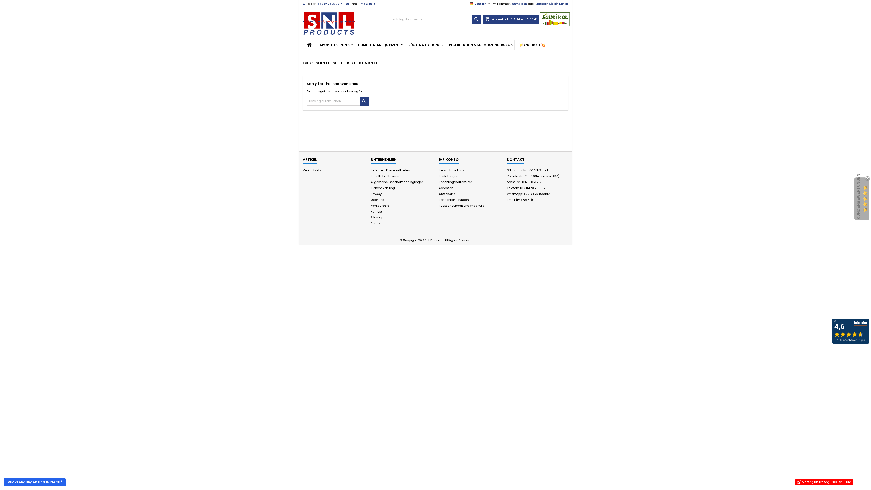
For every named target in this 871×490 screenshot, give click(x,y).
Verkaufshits (312, 170)
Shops (375, 223)
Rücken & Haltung (424, 45)
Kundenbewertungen (858, 196)
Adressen (446, 188)
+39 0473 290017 (330, 4)
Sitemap (377, 217)
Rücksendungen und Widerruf (35, 482)
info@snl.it (367, 4)
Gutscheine (447, 194)
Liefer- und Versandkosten (390, 170)
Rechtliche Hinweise (385, 176)
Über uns (377, 200)
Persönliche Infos (451, 170)
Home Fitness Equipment (379, 45)
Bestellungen (448, 176)
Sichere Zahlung (383, 188)
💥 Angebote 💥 (532, 45)
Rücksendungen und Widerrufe (462, 205)
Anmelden (519, 4)
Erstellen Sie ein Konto (552, 4)
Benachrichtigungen (454, 200)
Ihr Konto (449, 159)
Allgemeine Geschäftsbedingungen (397, 182)
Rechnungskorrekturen (456, 182)
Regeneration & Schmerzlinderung (479, 45)
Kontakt (376, 211)
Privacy (376, 194)
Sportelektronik (335, 45)
